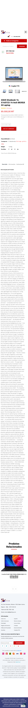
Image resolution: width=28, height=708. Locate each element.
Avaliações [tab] (20, 164)
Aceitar (23, 706)
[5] (8, 36)
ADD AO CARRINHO (8, 129)
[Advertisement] (14, 14)
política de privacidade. (13, 706)
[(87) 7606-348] (2, 52)
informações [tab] (11, 164)
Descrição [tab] (4, 164)
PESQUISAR (22, 46)
